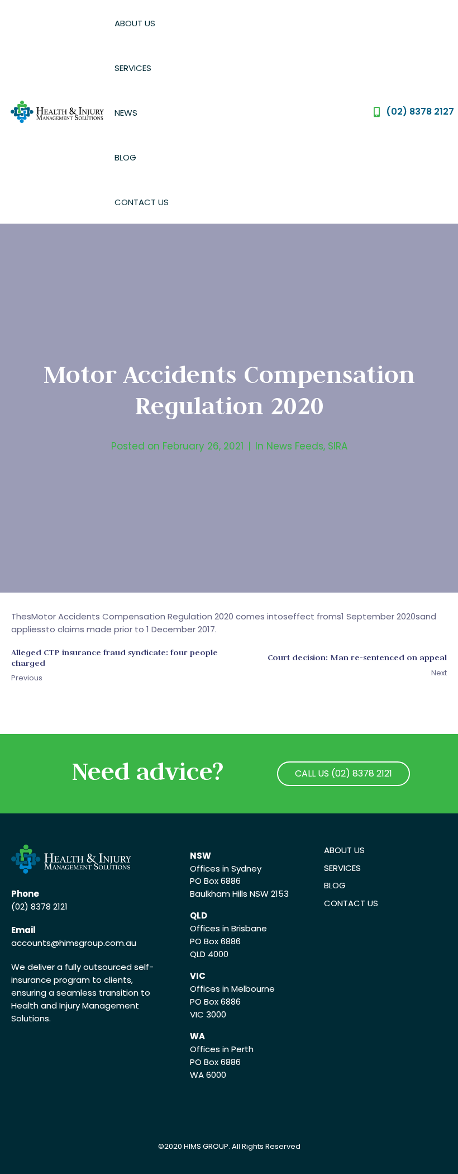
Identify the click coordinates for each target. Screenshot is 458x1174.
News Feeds (294, 446)
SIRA (337, 446)
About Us (135, 23)
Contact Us (142, 202)
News (126, 113)
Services (133, 68)
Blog (125, 157)
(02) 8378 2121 (39, 906)
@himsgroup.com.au (93, 943)
